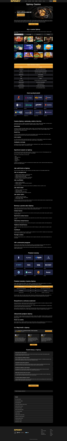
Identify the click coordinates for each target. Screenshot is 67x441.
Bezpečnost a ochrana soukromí (19, 416)
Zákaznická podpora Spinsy (19, 418)
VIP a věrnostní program (18, 411)
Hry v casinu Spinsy (18, 399)
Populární (18, 34)
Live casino (28, 34)
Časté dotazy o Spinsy (18, 421)
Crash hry (38, 34)
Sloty (47, 34)
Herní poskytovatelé (18, 402)
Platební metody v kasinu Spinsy (19, 414)
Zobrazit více (33, 344)
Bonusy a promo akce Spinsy (19, 409)
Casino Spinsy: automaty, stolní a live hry (21, 404)
